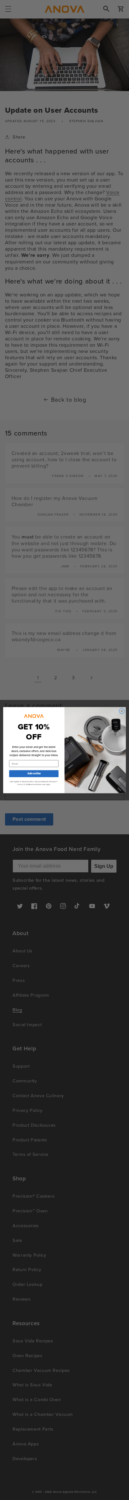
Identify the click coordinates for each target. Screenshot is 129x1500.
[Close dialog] (122, 711)
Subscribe (33, 773)
